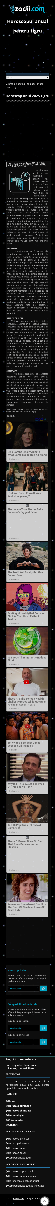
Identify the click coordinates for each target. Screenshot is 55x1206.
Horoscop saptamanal (20, 1171)
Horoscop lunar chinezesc (22, 1176)
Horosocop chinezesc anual (23, 1181)
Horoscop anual (17, 1153)
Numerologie (15, 1115)
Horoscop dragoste (18, 1143)
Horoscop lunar (17, 1148)
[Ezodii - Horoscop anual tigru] (27, 14)
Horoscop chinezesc (19, 1110)
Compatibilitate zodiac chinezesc (26, 1185)
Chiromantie (15, 1120)
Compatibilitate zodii (19, 1157)
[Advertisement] (27, 55)
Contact (12, 1124)
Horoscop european (19, 1105)
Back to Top (45, 1201)
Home (11, 1101)
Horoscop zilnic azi (18, 1138)
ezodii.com (18, 1198)
